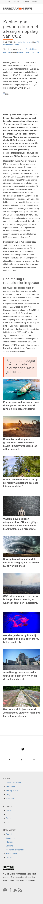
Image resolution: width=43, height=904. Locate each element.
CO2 (37, 42)
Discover (7, 52)
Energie (9, 834)
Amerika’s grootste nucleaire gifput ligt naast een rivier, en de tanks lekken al (20, 675)
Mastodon (10, 798)
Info (7, 822)
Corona (9, 857)
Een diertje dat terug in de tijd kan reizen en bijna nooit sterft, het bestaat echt (21, 638)
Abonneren (10, 787)
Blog (8, 794)
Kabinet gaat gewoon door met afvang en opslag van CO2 (20, 29)
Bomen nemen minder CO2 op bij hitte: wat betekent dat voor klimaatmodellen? (20, 483)
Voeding (9, 846)
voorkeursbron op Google (28, 52)
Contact (34, 2)
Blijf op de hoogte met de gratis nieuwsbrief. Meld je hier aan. (20, 366)
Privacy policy (12, 790)
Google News (31, 49)
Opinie (9, 818)
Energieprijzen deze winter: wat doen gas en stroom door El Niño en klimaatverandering (21, 405)
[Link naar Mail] (34, 759)
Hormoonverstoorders (15, 850)
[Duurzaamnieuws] (17, 8)
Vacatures (25, 2)
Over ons (16, 2)
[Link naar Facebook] (9, 759)
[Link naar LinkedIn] (21, 759)
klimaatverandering (11, 44)
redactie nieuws (25, 42)
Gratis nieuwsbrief (13, 783)
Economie (10, 838)
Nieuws (9, 810)
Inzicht (8, 814)
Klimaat (9, 842)
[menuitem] (7, 1)
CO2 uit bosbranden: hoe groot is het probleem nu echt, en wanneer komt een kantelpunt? (21, 599)
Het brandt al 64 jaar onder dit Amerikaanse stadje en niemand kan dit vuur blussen (21, 712)
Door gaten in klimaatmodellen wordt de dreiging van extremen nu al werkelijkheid (21, 562)
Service (7, 2)
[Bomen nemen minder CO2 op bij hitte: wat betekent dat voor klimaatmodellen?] (21, 466)
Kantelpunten (11, 854)
